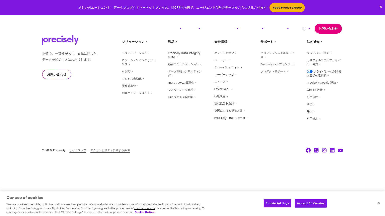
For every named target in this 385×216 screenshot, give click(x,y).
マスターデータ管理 (180, 90)
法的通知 (313, 41)
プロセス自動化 (132, 79)
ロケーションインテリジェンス (139, 62)
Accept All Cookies (310, 203)
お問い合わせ (328, 28)
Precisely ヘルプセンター (276, 64)
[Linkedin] (332, 150)
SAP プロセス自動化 (181, 97)
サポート (253, 28)
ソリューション (166, 28)
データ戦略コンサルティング (185, 73)
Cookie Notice (145, 212)
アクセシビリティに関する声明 (110, 150)
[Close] (378, 203)
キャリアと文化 (224, 53)
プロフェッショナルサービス (277, 55)
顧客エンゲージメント (136, 93)
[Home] (60, 28)
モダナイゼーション (134, 53)
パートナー (221, 60)
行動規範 (220, 96)
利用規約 (312, 97)
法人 (309, 111)
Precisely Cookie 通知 (321, 83)
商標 (309, 104)
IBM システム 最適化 (181, 83)
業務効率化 (129, 86)
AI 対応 (126, 71)
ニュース (220, 82)
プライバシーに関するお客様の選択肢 (324, 73)
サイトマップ (77, 150)
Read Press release (287, 8)
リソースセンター (221, 28)
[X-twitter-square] (316, 150)
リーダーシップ (224, 75)
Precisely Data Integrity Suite (184, 55)
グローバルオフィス (227, 67)
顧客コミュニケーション (183, 64)
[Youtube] (340, 150)
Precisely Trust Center (229, 118)
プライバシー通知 (318, 53)
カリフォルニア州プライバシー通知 (323, 62)
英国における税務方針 (228, 111)
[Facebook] (308, 150)
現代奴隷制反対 (224, 103)
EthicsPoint (222, 89)
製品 (193, 28)
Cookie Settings (277, 203)
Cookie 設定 (315, 90)
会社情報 (278, 28)
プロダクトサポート (273, 71)
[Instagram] (324, 150)
